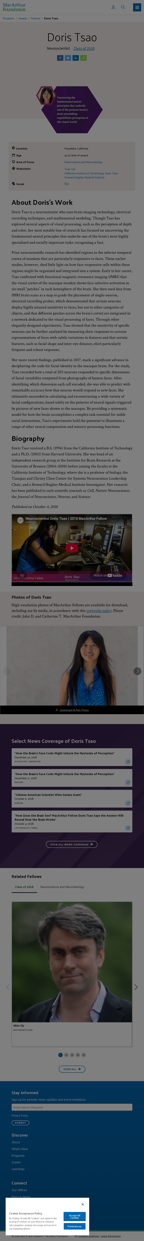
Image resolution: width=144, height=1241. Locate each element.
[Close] (83, 1204)
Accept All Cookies (74, 1216)
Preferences (74, 1226)
